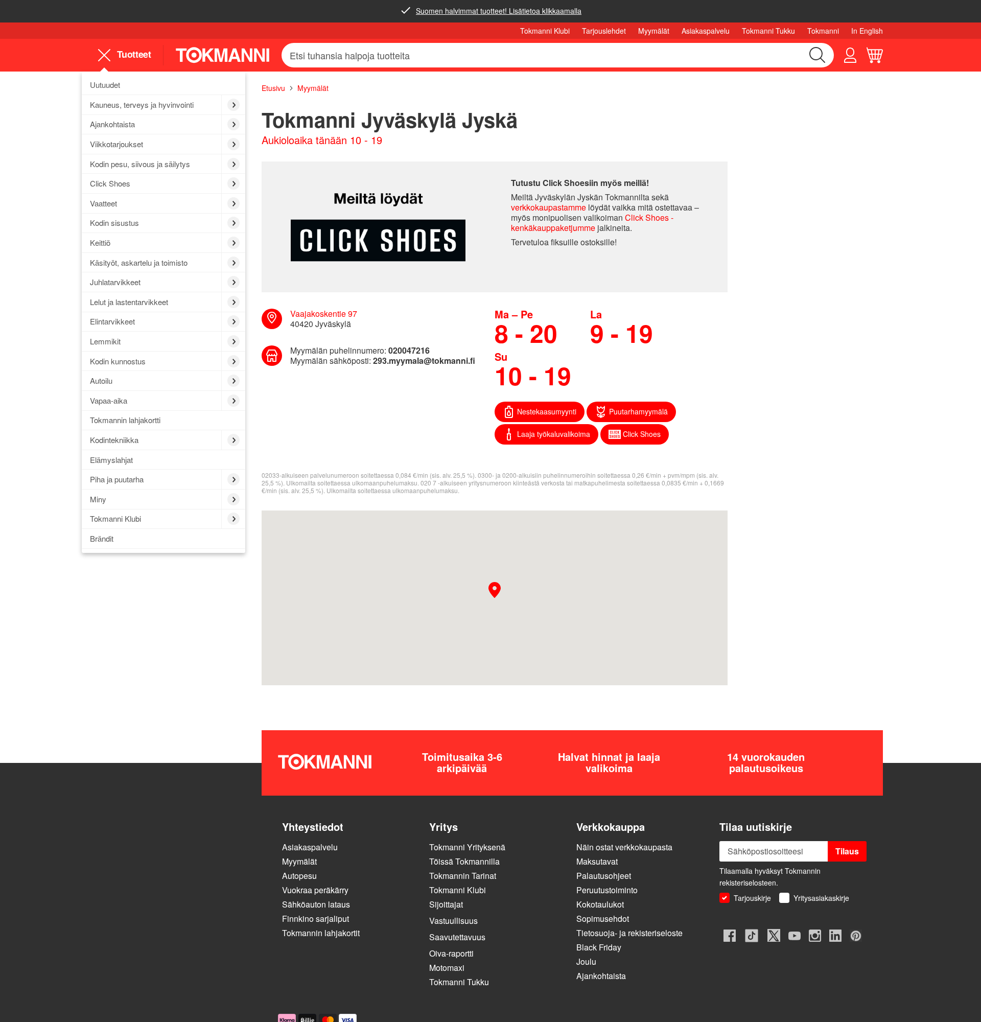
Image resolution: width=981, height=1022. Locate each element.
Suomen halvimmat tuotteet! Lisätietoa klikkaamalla (498, 11)
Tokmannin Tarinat (462, 875)
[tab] (351, 826)
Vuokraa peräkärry (315, 890)
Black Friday (598, 947)
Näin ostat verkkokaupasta (624, 847)
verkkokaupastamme (548, 207)
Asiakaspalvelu (706, 31)
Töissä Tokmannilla (464, 861)
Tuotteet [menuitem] (132, 55)
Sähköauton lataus (316, 904)
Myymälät (653, 31)
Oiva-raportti (451, 953)
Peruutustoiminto (607, 890)
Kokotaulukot (600, 904)
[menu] (128, 55)
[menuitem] (163, 85)
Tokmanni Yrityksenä (467, 847)
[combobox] (558, 55)
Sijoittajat (446, 904)
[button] (850, 55)
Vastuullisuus (453, 920)
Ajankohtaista (601, 976)
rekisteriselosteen (747, 882)
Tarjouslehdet (604, 31)
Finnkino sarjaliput (315, 918)
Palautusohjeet (603, 875)
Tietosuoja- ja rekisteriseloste (629, 933)
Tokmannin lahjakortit (321, 933)
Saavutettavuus (457, 937)
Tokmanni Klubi (545, 31)
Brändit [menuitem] (101, 538)
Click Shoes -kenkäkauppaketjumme (592, 223)
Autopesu (299, 875)
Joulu (587, 961)
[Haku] (817, 55)
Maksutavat (597, 861)
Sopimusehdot (602, 918)
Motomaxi (446, 967)
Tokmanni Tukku (768, 31)
